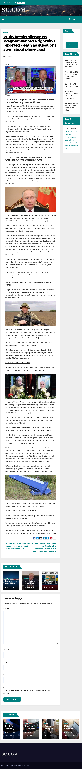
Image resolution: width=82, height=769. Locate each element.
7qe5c (2, 765)
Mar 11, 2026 (11, 732)
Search (68, 31)
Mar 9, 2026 (70, 732)
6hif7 (8, 765)
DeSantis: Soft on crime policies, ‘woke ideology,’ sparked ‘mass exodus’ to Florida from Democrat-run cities (71, 140)
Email (6, 662)
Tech (7, 723)
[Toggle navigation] (78, 19)
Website (6, 675)
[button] (69, 19)
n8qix (12, 765)
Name (6, 650)
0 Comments (11, 735)
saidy (5, 765)
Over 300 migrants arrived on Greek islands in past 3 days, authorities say (18, 546)
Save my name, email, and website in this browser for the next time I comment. (27, 692)
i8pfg (28, 765)
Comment (7, 608)
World (6, 32)
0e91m (20, 765)
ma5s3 (24, 765)
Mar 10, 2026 (31, 732)
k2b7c (16, 765)
